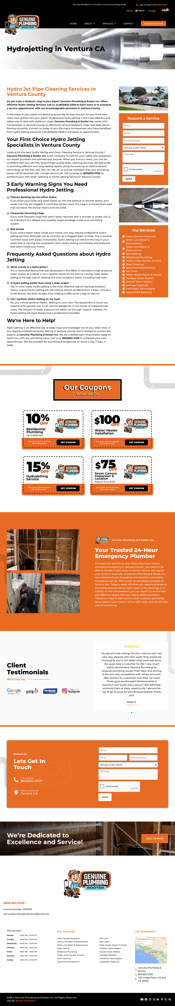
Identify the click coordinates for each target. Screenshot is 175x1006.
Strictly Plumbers (25, 1000)
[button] (129, 712)
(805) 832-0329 (14, 930)
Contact (128, 23)
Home (73, 23)
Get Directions (145, 931)
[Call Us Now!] (16, 779)
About (88, 23)
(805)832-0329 (67, 104)
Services (108, 23)
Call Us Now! (27, 778)
